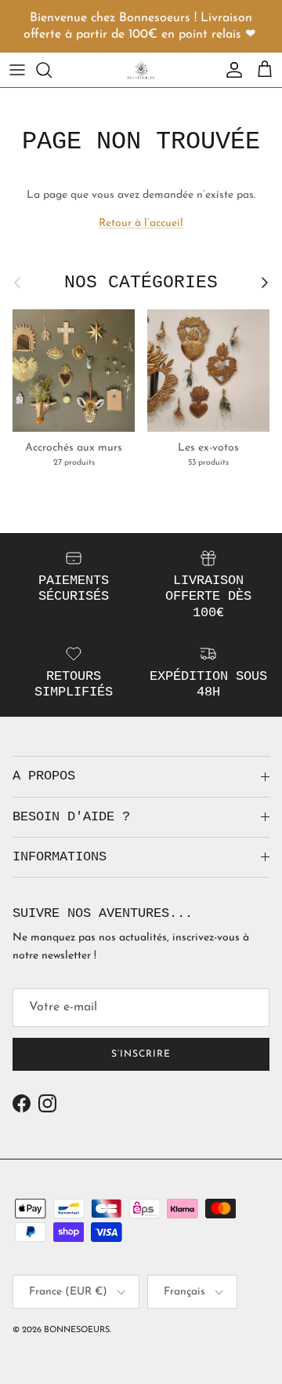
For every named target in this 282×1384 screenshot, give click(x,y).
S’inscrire (141, 1054)
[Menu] (17, 70)
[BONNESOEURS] (141, 70)
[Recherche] (51, 70)
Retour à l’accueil (141, 223)
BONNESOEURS (77, 1330)
